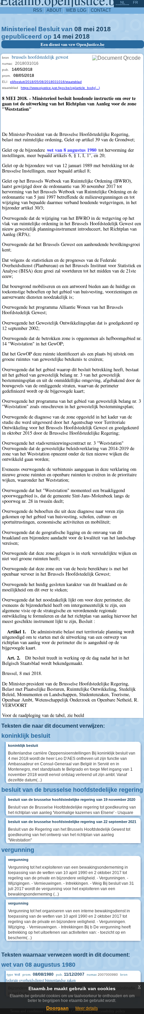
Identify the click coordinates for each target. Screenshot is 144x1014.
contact (101, 10)
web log (76, 10)
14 (57, 36)
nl (122, 2)
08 (78, 29)
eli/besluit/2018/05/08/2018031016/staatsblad (46, 82)
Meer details (86, 1008)
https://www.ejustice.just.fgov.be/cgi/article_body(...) (60, 88)
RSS (37, 10)
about (54, 10)
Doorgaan (57, 1008)
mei (88, 29)
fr (135, 2)
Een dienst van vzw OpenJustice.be (72, 44)
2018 (103, 29)
